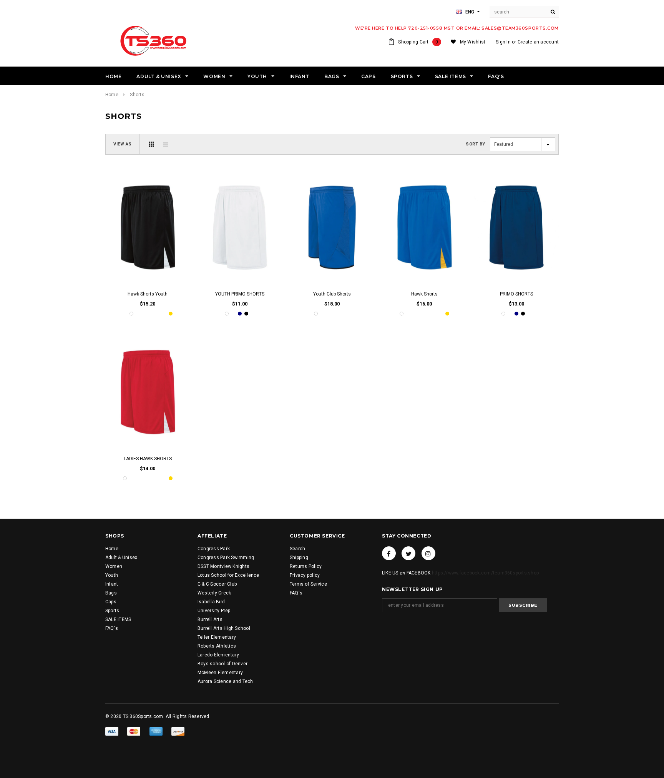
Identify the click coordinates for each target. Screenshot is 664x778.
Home (111, 94)
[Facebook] (389, 553)
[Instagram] (428, 553)
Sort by (475, 144)
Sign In (503, 42)
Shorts (137, 94)
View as (122, 144)
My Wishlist (473, 42)
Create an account (538, 42)
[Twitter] (408, 553)
